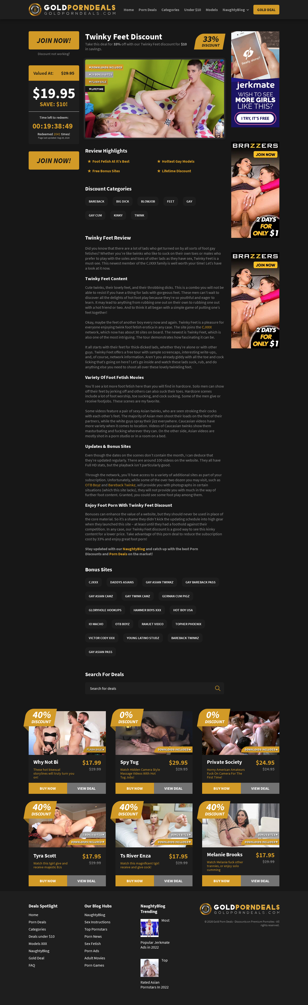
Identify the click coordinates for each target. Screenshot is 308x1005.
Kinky (118, 215)
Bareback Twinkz (121, 484)
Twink (139, 215)
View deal (86, 788)
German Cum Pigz (176, 596)
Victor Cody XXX (102, 638)
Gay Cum (95, 215)
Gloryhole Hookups (105, 610)
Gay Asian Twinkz (159, 582)
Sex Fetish (92, 943)
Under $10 (192, 9)
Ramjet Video (152, 624)
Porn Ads (91, 950)
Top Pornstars (95, 929)
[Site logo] (72, 9)
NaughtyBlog (234, 9)
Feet (170, 201)
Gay (189, 201)
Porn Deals (148, 9)
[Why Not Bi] (67, 732)
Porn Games (94, 965)
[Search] (217, 688)
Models (212, 9)
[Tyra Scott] (67, 824)
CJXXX (207, 327)
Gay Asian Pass (100, 652)
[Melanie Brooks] (240, 824)
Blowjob (148, 201)
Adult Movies (94, 958)
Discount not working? (54, 54)
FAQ (32, 965)
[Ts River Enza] (154, 824)
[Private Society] (240, 732)
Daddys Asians (122, 582)
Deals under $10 (42, 936)
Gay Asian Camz (101, 596)
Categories (170, 9)
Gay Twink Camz (137, 596)
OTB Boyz (93, 484)
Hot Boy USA (183, 610)
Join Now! (54, 40)
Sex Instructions (97, 921)
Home (129, 9)
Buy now (48, 788)
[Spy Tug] (154, 732)
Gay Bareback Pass (201, 582)
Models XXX (38, 943)
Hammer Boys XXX (147, 610)
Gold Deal (266, 9)
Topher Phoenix (188, 624)
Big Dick (122, 201)
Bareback (96, 201)
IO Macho (96, 624)
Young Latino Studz (143, 638)
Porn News (93, 936)
